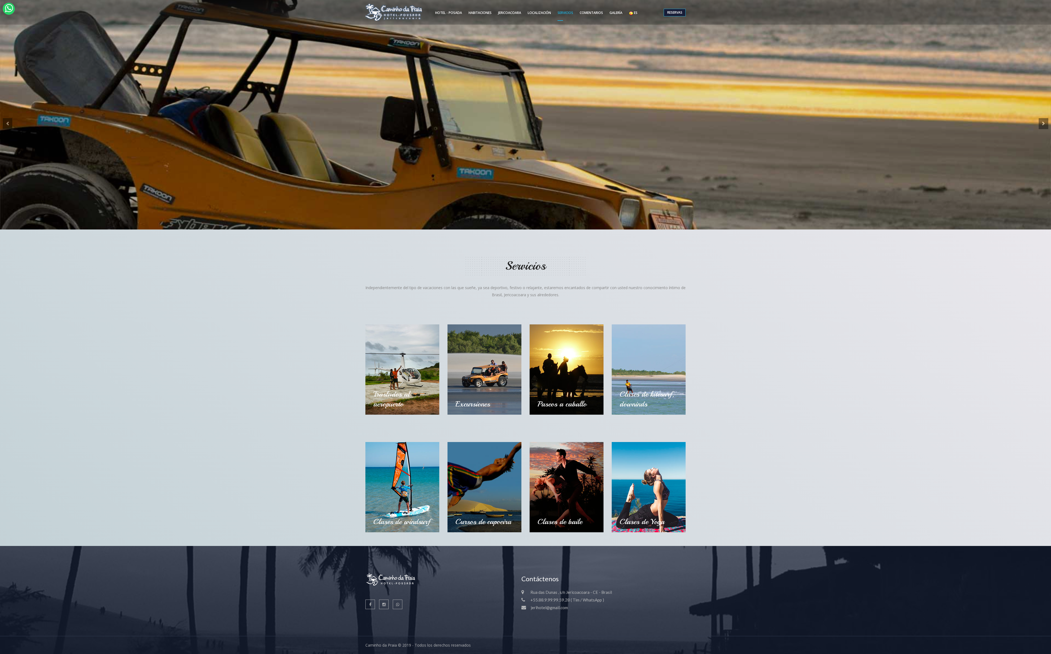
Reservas (674, 12)
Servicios (565, 12)
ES (635, 12)
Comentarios (591, 12)
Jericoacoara (509, 12)
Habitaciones (480, 12)
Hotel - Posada (448, 12)
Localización (539, 12)
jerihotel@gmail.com (549, 607)
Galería (616, 12)
